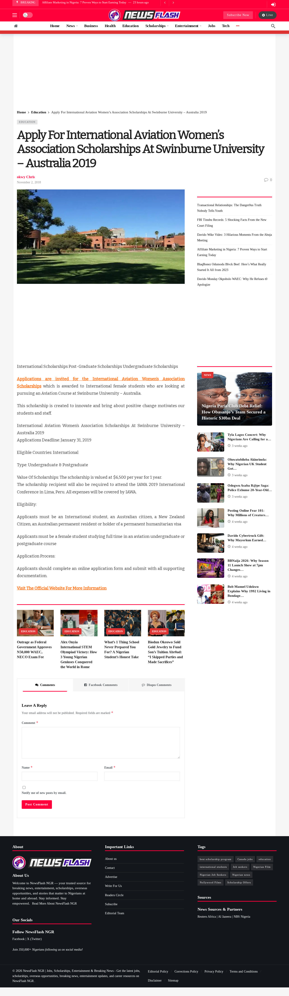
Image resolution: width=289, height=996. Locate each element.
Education (27, 122)
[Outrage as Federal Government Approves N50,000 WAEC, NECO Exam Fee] (35, 623)
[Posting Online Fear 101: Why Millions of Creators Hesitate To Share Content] (210, 518)
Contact (110, 868)
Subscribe (111, 904)
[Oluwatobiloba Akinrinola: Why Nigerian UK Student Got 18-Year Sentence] (210, 467)
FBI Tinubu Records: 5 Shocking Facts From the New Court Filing (231, 222)
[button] (14, 15)
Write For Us (113, 886)
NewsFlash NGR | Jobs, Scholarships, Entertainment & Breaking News (68, 971)
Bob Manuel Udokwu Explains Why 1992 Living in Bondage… (249, 591)
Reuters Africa (207, 916)
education (265, 859)
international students (213, 866)
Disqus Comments (159, 685)
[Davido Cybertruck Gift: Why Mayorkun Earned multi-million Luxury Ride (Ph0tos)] (210, 543)
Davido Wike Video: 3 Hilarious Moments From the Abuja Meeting (234, 237)
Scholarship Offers (239, 882)
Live (269, 15)
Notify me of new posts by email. (44, 793)
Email (110, 767)
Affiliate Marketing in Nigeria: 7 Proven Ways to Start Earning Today (84, 2)
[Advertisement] (144, 72)
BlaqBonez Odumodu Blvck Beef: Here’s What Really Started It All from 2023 (231, 267)
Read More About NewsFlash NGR (54, 903)
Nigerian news (241, 874)
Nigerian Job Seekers (213, 874)
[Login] (273, 4)
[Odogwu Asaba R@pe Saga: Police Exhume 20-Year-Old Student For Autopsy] (210, 493)
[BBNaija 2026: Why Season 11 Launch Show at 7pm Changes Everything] (210, 568)
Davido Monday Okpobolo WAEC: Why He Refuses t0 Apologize (232, 281)
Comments (47, 685)
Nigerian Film (262, 866)
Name (27, 767)
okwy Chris (26, 177)
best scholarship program (215, 859)
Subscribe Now (238, 15)
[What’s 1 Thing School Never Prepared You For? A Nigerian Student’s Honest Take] (122, 623)
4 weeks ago (239, 521)
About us (111, 859)
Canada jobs (245, 859)
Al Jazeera (224, 916)
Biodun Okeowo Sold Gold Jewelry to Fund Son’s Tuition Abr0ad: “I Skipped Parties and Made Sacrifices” (165, 652)
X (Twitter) (34, 939)
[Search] (273, 26)
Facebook (18, 939)
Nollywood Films (210, 882)
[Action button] (15, 26)
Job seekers (240, 866)
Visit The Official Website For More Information (62, 588)
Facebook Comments (103, 685)
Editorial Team (114, 913)
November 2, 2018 (29, 182)
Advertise (111, 877)
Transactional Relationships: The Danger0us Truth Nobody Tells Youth (229, 207)
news (207, 375)
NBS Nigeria (242, 916)
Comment (30, 723)
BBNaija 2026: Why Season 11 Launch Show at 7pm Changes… (248, 565)
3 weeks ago (239, 446)
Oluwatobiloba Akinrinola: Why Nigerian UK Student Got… (247, 464)
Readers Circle (114, 895)
